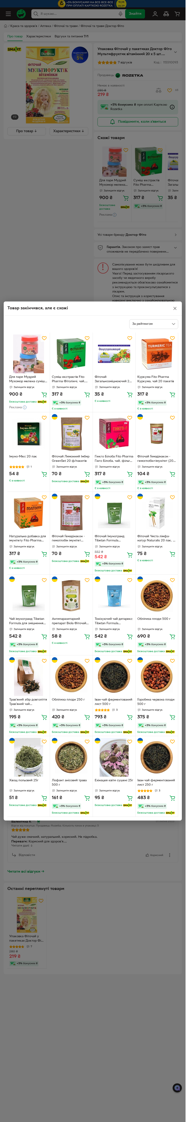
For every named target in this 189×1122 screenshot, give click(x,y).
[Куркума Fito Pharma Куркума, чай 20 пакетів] (156, 353)
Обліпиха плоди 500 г (154, 619)
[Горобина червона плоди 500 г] (156, 676)
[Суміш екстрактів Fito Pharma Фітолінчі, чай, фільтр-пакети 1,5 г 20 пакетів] (71, 353)
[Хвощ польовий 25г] (28, 757)
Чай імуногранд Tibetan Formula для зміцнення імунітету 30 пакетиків (26, 622)
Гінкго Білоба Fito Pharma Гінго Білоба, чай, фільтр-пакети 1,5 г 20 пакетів (114, 459)
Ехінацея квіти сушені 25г (114, 780)
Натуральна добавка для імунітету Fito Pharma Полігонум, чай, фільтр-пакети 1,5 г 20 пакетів (27, 539)
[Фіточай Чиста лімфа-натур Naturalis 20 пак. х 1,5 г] (156, 513)
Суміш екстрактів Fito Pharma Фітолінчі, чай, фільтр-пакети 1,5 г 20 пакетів (68, 380)
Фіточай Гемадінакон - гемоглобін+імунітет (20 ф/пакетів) (155, 459)
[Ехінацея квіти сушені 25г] (114, 757)
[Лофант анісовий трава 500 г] (71, 757)
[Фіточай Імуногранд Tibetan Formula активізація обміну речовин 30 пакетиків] (114, 513)
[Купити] (44, 394)
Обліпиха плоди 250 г (68, 699)
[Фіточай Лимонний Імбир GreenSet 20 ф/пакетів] (71, 433)
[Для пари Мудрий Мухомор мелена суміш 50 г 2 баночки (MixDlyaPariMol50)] (28, 353)
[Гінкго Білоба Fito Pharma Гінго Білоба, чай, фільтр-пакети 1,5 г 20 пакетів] (114, 433)
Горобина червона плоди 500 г (155, 702)
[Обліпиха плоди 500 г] (156, 595)
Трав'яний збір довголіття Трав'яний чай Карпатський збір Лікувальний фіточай (28, 702)
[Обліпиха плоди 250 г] (71, 676)
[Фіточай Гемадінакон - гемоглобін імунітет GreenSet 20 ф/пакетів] (71, 513)
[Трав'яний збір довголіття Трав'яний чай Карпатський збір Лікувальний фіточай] (28, 676)
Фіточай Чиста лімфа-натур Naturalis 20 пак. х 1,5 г (155, 539)
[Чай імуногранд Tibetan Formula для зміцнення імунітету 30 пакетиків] (28, 595)
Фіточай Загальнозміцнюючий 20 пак (113, 380)
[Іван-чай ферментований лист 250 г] (156, 757)
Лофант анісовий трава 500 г (69, 782)
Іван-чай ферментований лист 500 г (113, 702)
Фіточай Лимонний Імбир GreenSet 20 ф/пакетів (70, 459)
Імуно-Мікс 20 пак (23, 456)
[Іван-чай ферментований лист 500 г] (114, 676)
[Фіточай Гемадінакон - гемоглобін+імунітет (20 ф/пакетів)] (156, 433)
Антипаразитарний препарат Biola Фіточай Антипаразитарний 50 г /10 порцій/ (69, 622)
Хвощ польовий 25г (23, 780)
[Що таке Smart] (42, 402)
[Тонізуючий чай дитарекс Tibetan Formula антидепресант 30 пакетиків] (114, 595)
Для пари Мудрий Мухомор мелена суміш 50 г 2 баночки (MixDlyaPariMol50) (27, 380)
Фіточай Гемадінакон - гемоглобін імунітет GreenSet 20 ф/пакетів (69, 539)
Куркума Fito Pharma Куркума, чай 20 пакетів (155, 379)
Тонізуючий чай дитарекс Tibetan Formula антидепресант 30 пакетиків (114, 622)
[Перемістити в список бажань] (44, 338)
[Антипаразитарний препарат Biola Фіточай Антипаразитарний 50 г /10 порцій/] (71, 595)
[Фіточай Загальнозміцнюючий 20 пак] (114, 353)
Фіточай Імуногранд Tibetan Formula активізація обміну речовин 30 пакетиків (111, 539)
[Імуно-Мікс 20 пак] (28, 433)
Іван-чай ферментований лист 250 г (156, 782)
